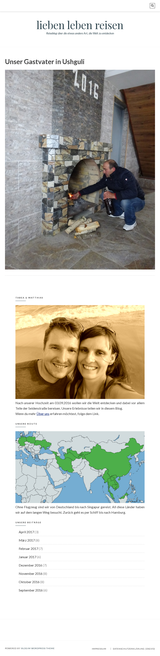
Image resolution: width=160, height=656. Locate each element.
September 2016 (31, 590)
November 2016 (30, 573)
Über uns (42, 414)
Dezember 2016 (30, 565)
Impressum (99, 649)
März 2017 (27, 540)
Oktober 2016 (29, 582)
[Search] (152, 5)
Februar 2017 (28, 548)
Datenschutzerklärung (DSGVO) (134, 649)
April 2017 (26, 532)
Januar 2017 (27, 557)
